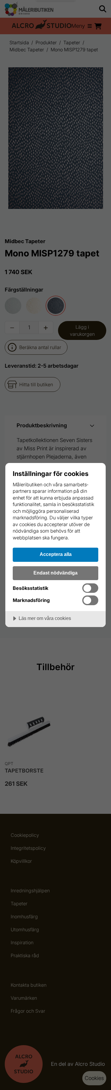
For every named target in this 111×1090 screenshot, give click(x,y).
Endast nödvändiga (55, 572)
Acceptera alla (56, 554)
